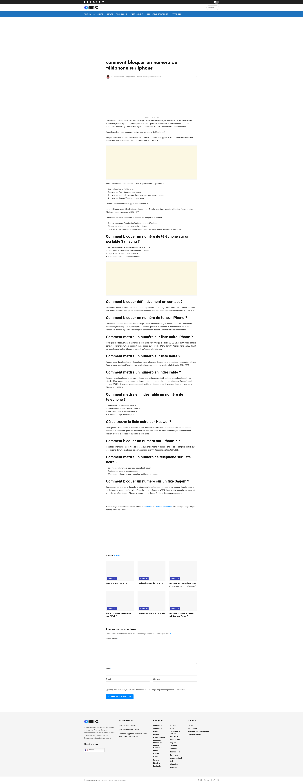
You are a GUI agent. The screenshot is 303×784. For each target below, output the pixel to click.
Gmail (155, 757)
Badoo (155, 731)
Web (171, 761)
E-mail (109, 679)
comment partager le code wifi (151, 613)
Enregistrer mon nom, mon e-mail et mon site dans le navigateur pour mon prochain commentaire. (147, 690)
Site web (156, 679)
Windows (173, 767)
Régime (173, 743)
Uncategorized (176, 758)
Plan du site (192, 728)
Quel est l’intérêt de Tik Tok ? (150, 583)
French (91, 750)
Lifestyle (156, 763)
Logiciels (157, 766)
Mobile (172, 728)
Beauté (110, 14)
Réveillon (173, 746)
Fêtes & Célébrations (158, 747)
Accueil (87, 14)
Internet (156, 760)
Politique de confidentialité (198, 731)
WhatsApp (174, 764)
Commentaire (112, 639)
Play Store (174, 736)
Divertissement (136, 14)
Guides (191, 725)
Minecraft (174, 725)
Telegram (174, 755)
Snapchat (173, 749)
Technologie (121, 14)
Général (139, 76)
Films (155, 751)
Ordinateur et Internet (157, 14)
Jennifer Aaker (119, 76)
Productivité (175, 739)
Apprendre (98, 14)
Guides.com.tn (94, 780)
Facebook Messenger (157, 742)
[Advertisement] (151, 37)
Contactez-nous (194, 734)
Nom (108, 668)
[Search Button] (216, 7)
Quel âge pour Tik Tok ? (116, 583)
